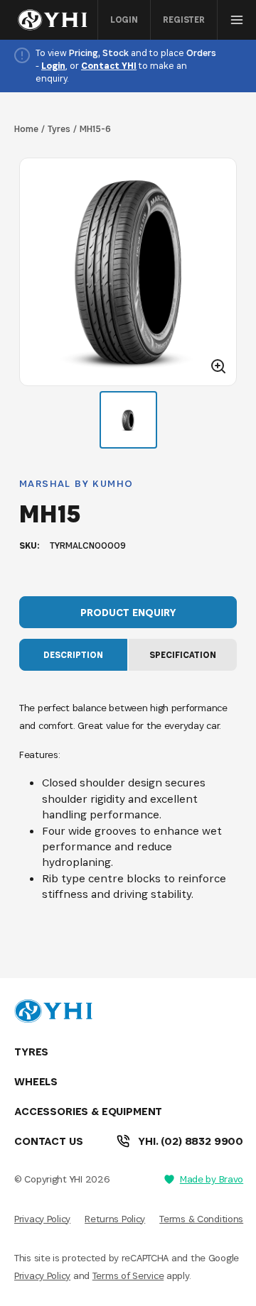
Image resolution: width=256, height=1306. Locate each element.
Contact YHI (109, 66)
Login (124, 19)
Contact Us (48, 1141)
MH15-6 (95, 129)
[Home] (56, 20)
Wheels (36, 1081)
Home (26, 129)
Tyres (59, 129)
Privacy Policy (42, 1218)
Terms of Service (128, 1275)
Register (184, 19)
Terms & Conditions (201, 1218)
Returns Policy (115, 1218)
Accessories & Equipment (88, 1111)
